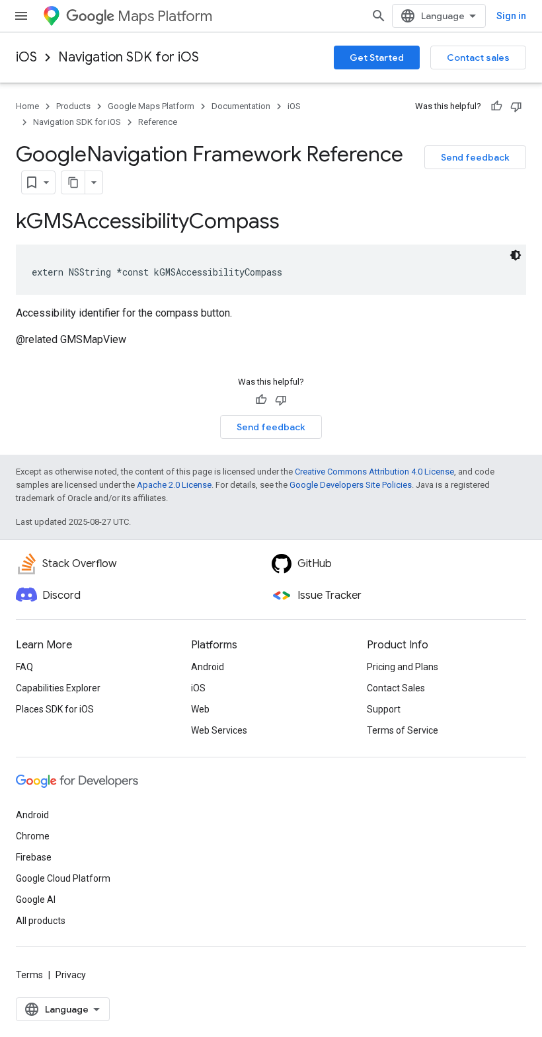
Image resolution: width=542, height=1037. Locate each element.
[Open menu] (21, 16)
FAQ (24, 667)
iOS (26, 57)
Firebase (34, 857)
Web (200, 709)
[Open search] (379, 16)
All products (40, 920)
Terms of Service (402, 730)
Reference (157, 122)
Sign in (511, 16)
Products (73, 106)
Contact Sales (396, 688)
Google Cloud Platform (63, 878)
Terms (29, 975)
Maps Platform (165, 16)
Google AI (36, 899)
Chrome (33, 836)
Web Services (219, 730)
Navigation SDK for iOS (128, 57)
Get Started (377, 57)
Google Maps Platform (151, 106)
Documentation (241, 106)
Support (384, 709)
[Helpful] (496, 106)
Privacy (71, 975)
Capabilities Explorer (58, 688)
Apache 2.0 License (174, 485)
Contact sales (478, 57)
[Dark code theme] (515, 255)
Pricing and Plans (402, 667)
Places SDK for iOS (55, 709)
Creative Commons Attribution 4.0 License (374, 472)
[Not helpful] (516, 106)
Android (207, 667)
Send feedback (475, 157)
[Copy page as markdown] (73, 182)
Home (27, 106)
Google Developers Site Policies (351, 485)
